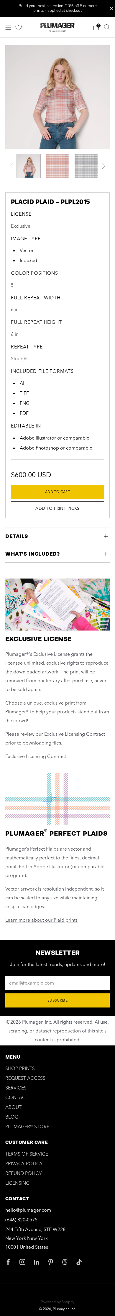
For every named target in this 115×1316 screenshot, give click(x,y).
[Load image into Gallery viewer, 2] (57, 166)
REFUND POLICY (23, 1173)
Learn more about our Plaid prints (41, 920)
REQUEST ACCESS (25, 1078)
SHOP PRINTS (20, 1068)
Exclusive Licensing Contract (35, 756)
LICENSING (17, 1183)
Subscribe (57, 1000)
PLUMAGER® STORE (27, 1126)
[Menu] (8, 27)
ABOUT (13, 1107)
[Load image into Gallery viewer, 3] (86, 166)
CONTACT (16, 1097)
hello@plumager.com (28, 1210)
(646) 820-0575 (21, 1220)
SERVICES (16, 1088)
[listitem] (57, 8)
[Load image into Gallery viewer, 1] (29, 166)
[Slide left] (13, 166)
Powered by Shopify (57, 1301)
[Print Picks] (19, 27)
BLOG (11, 1117)
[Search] (107, 27)
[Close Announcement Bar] (111, 8)
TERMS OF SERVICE (26, 1154)
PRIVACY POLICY (24, 1163)
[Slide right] (102, 166)
